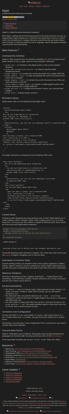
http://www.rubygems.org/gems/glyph (37, 355)
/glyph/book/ (20, 360)
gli (20, 61)
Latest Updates (11, 28)
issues (10, 19)
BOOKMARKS (32, 395)
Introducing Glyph (13, 382)
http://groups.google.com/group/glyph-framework (35, 364)
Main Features (10, 23)
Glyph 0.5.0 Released (14, 373)
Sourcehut (46, 407)
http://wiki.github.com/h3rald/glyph (34, 353)
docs (15, 19)
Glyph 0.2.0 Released (14, 379)
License (56, 336)
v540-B (40, 388)
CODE (45, 395)
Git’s (46, 59)
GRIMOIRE (46, 6)
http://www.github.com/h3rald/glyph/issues (34, 351)
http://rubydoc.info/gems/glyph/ (40, 362)
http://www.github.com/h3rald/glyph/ (30, 349)
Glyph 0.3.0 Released (14, 377)
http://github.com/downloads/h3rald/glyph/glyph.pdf (36, 357)
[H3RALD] (34, 3)
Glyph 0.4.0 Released (14, 375)
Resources (9, 26)
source (4, 19)
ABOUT (24, 395)
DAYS (21, 6)
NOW (25, 6)
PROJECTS (39, 6)
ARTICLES (31, 6)
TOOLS (39, 395)
